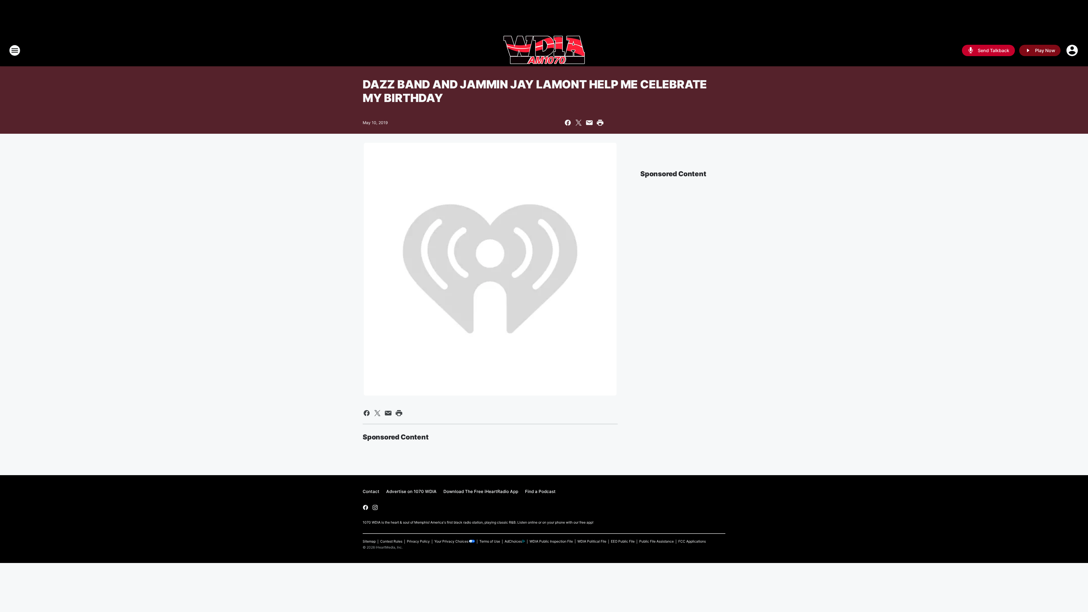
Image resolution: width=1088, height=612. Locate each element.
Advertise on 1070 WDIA (411, 491)
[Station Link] (544, 50)
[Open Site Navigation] (14, 50)
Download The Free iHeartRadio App (480, 491)
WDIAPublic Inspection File (551, 541)
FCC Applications (692, 541)
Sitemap (369, 541)
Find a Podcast (540, 491)
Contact (371, 491)
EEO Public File (623, 541)
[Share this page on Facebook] (568, 123)
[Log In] (1072, 50)
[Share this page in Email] (589, 123)
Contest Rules (391, 541)
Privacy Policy (418, 541)
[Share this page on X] (579, 123)
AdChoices (513, 541)
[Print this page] (600, 123)
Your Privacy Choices (451, 541)
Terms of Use (489, 541)
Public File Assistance (656, 541)
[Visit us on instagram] (375, 507)
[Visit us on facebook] (365, 507)
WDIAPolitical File (591, 541)
